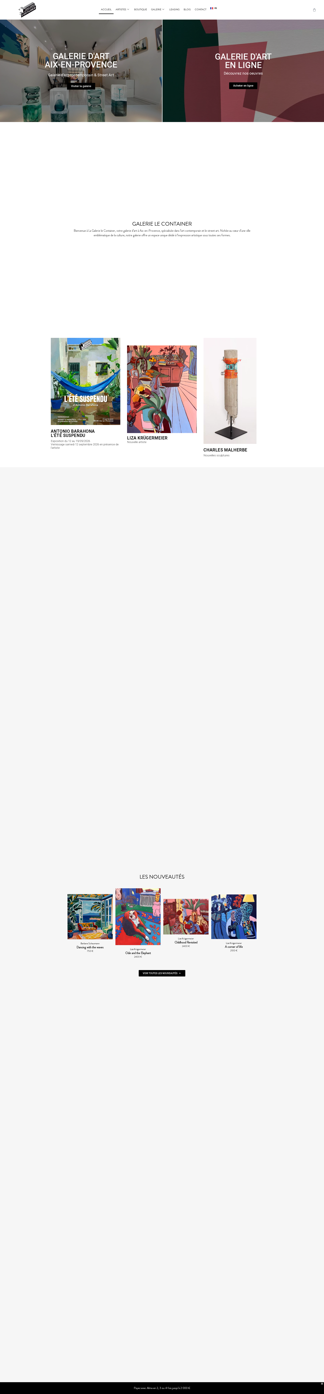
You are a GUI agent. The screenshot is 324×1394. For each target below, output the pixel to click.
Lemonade (234, 947)
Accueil (106, 9)
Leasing (174, 9)
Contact (200, 9)
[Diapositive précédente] (72, 925)
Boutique (140, 9)
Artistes (121, 9)
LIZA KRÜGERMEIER (147, 438)
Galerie (156, 9)
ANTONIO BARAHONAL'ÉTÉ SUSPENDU (73, 433)
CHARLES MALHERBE (225, 450)
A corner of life (186, 947)
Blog (187, 9)
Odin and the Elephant (90, 953)
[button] (213, 8)
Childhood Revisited (138, 942)
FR (215, 8)
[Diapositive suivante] (252, 925)
